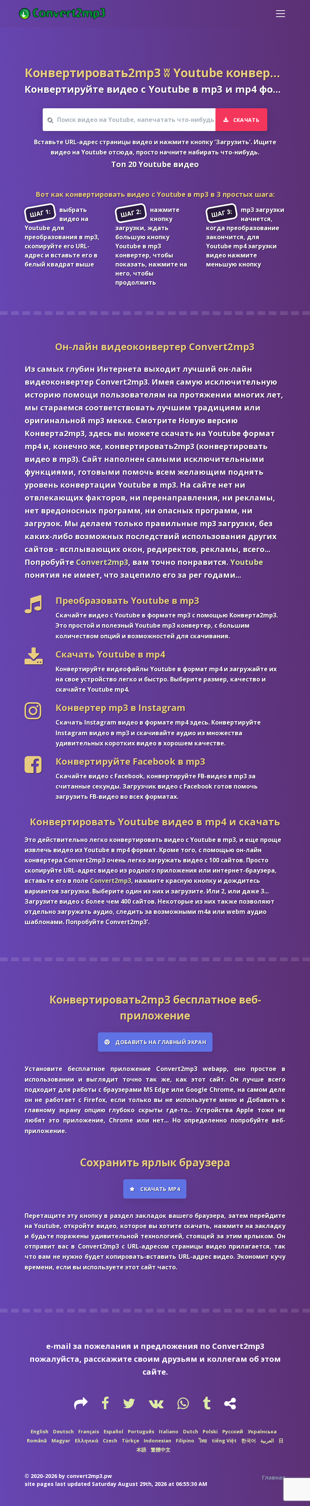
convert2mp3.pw (89, 1475)
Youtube (246, 562)
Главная (273, 1477)
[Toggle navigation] (280, 13)
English (39, 1431)
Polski (210, 1431)
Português (141, 1431)
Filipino (185, 1440)
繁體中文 (160, 1449)
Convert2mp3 (102, 562)
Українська (262, 1431)
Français (88, 1431)
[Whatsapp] (184, 1406)
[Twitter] (130, 1406)
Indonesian (157, 1440)
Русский (232, 1431)
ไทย (203, 1440)
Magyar (60, 1440)
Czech (110, 1440)
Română (37, 1440)
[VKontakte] (157, 1406)
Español (113, 1431)
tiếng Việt (224, 1440)
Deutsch (63, 1431)
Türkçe (130, 1440)
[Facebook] (106, 1406)
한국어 (248, 1440)
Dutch (190, 1431)
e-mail (58, 1346)
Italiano (168, 1431)
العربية (267, 1440)
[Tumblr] (207, 1406)
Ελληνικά (86, 1440)
